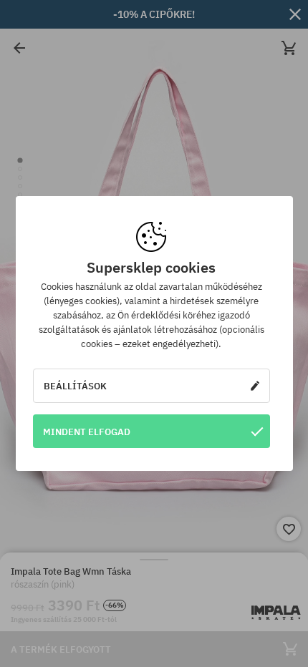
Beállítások (75, 385)
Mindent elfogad (86, 431)
